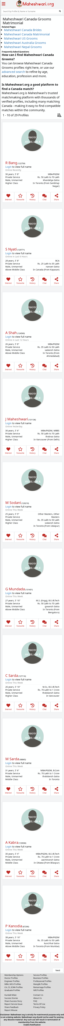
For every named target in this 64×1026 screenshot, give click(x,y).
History (32, 199)
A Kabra (11, 842)
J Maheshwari (16, 419)
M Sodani (13, 502)
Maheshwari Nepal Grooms (23, 47)
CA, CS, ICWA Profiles (13, 987)
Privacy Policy (39, 1007)
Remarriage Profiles (42, 987)
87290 (25, 926)
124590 (21, 333)
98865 (22, 759)
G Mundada (15, 588)
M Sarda (12, 758)
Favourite (20, 199)
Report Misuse (10, 1010)
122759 (21, 163)
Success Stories (11, 998)
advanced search (13, 72)
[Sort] (59, 115)
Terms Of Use (39, 1004)
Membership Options (13, 975)
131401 (29, 589)
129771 (21, 249)
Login (8, 166)
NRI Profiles (38, 990)
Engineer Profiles (11, 981)
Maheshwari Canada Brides (23, 30)
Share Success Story (13, 1001)
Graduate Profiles (12, 990)
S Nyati (11, 249)
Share (56, 199)
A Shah (11, 332)
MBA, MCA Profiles (12, 984)
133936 (22, 843)
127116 (22, 676)
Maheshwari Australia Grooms (25, 43)
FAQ (35, 1001)
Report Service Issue (13, 1004)
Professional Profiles (42, 981)
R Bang (11, 162)
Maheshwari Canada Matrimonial (27, 34)
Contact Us (38, 995)
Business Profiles (40, 978)
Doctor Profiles (11, 978)
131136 (32, 419)
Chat (44, 199)
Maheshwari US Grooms (21, 38)
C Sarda (11, 675)
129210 (25, 503)
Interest (8, 199)
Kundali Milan (10, 995)
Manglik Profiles (40, 984)
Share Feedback (11, 1007)
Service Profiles (40, 975)
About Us (37, 998)
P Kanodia (13, 925)
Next (58, 970)
